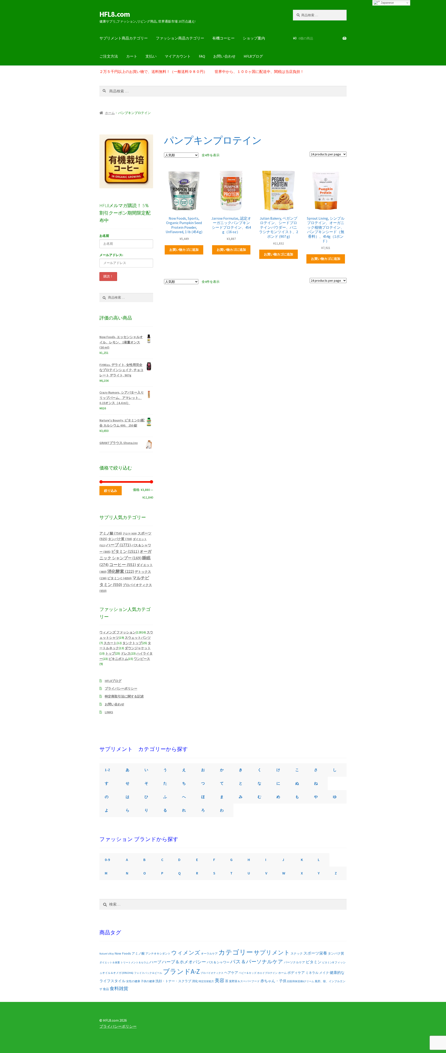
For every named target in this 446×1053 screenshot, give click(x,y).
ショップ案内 (254, 38)
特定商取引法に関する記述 (124, 696)
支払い (151, 56)
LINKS (109, 712)
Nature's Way (106, 953)
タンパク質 (120, 539)
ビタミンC (119, 578)
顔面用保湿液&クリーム (300, 981)
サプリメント (272, 952)
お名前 (104, 236)
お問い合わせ (224, 56)
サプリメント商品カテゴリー (123, 38)
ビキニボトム (118, 659)
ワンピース (142, 659)
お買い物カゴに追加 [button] (184, 250)
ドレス (126, 653)
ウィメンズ (185, 952)
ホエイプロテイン (267, 973)
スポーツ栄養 (315, 953)
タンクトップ (132, 643)
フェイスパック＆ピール (148, 973)
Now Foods (123, 953)
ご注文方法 (108, 56)
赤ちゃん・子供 (273, 980)
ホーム (110, 113)
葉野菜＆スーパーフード (244, 981)
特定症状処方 (206, 981)
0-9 (107, 859)
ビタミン (125, 551)
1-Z (107, 769)
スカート (110, 643)
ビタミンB (328, 962)
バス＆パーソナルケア (256, 961)
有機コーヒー (223, 38)
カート (131, 56)
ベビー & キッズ (247, 973)
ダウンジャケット (138, 648)
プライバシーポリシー (121, 688)
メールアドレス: (111, 255)
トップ (110, 653)
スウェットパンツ (138, 638)
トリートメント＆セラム (135, 962)
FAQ (202, 56)
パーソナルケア (294, 962)
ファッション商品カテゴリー (180, 38)
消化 (195, 981)
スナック (297, 953)
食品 (106, 989)
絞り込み (110, 491)
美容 (219, 981)
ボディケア (296, 972)
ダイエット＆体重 (109, 962)
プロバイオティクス (211, 973)
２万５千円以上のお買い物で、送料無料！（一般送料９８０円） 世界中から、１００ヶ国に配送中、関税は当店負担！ (201, 71)
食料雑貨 (119, 988)
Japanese (387, 2)
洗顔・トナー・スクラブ (173, 981)
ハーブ (118, 545)
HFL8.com (114, 14)
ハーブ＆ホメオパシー (184, 962)
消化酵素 (120, 571)
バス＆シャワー (218, 962)
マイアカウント (178, 56)
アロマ (130, 533)
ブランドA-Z (181, 971)
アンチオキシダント (158, 953)
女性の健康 (133, 981)
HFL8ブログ (253, 56)
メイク (324, 973)
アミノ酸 (110, 533)
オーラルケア (209, 953)
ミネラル (311, 973)
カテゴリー (235, 952)
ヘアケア (231, 972)
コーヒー (122, 564)
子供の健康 (148, 981)
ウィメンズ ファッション (117, 632)
